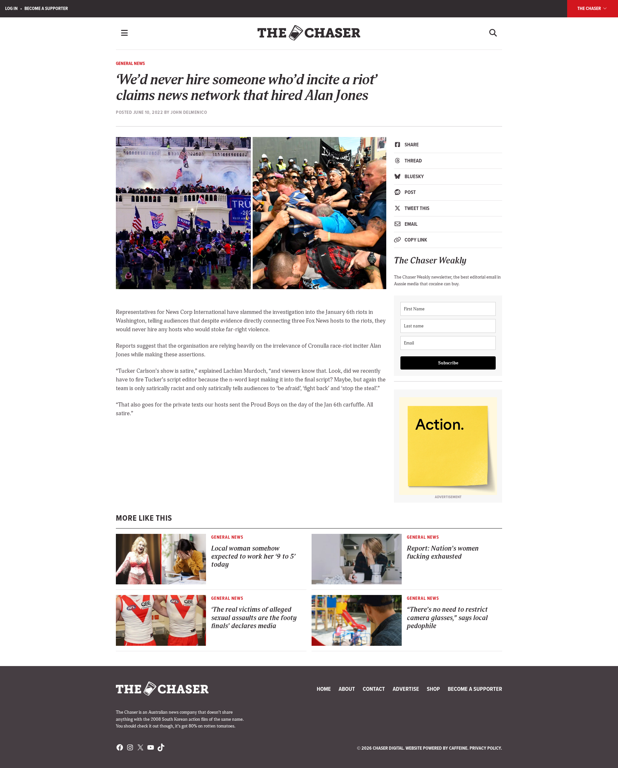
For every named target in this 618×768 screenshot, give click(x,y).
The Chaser (589, 8)
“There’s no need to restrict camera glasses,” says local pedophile (447, 617)
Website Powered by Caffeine (436, 748)
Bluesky (414, 176)
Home (324, 689)
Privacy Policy (485, 748)
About (347, 689)
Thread (413, 160)
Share (411, 144)
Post (410, 192)
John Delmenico (189, 112)
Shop (433, 689)
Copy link (415, 239)
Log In (11, 8)
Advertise (406, 689)
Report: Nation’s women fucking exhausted (443, 552)
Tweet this (416, 208)
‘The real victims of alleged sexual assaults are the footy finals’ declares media (253, 617)
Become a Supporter (46, 8)
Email (410, 224)
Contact (374, 689)
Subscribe (448, 363)
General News (130, 63)
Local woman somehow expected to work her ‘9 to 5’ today (253, 556)
